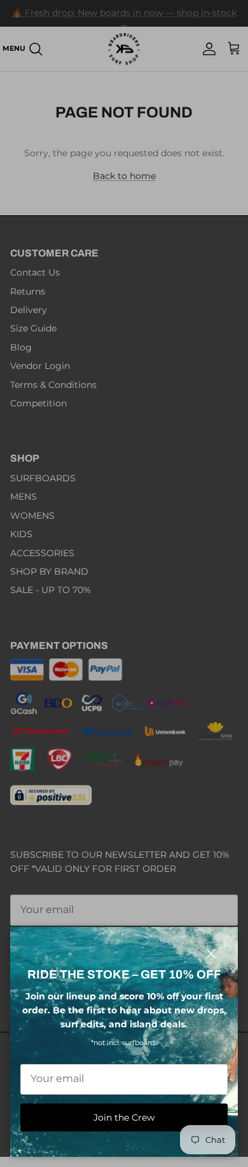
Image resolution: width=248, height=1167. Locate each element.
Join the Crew (124, 1117)
